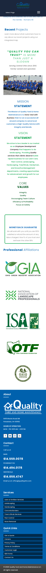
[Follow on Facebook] (5, 436)
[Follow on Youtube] (10, 436)
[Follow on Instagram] (15, 436)
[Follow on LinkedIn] (19, 436)
